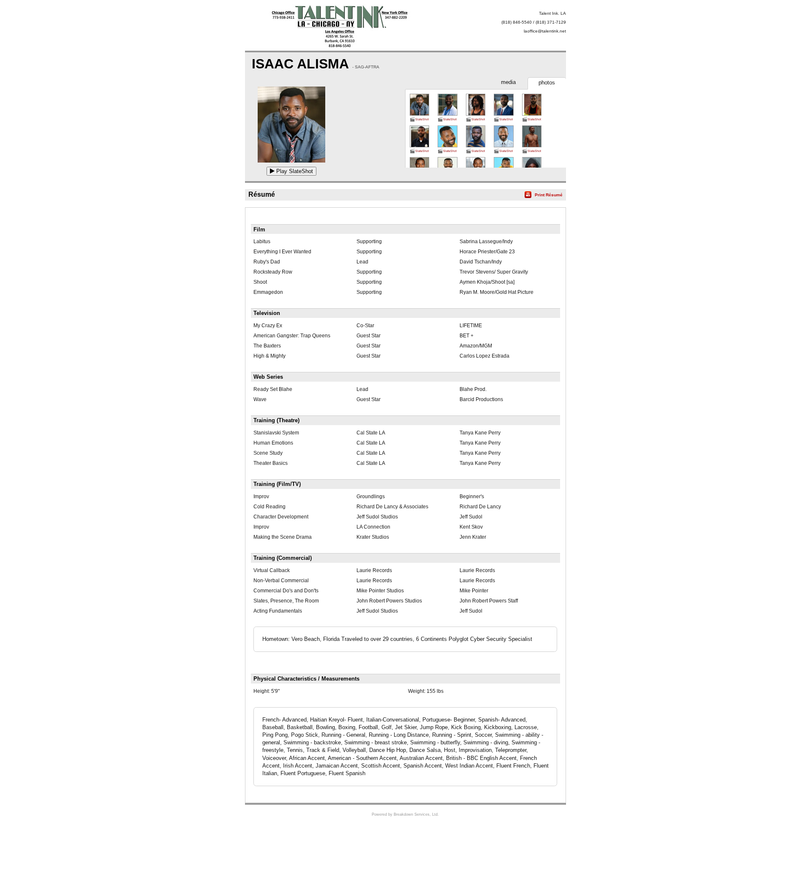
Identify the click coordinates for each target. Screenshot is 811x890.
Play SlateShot (294, 171)
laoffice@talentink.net (545, 31)
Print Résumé (549, 195)
